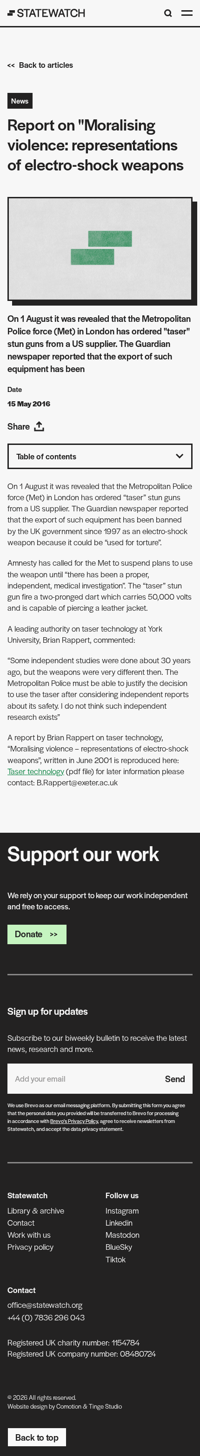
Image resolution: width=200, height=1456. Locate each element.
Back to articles (46, 64)
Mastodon (123, 1234)
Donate (28, 933)
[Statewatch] (46, 13)
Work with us (29, 1234)
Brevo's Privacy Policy (74, 1120)
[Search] (168, 13)
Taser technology (35, 771)
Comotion (68, 1406)
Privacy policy (30, 1246)
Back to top (37, 1437)
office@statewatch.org (44, 1304)
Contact (20, 1222)
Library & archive (35, 1210)
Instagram (122, 1210)
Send (175, 1078)
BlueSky (119, 1246)
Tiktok (116, 1259)
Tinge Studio (105, 1406)
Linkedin (119, 1222)
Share (18, 426)
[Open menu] (187, 13)
